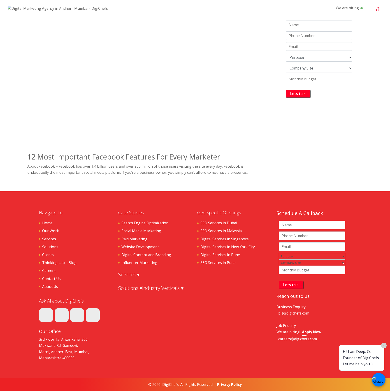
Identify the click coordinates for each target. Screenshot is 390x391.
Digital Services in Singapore (224, 238)
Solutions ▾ (130, 288)
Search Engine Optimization (144, 222)
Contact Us (51, 278)
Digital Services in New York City (227, 246)
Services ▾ (128, 274)
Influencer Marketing (139, 262)
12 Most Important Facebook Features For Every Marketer (123, 157)
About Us (50, 286)
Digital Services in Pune (220, 254)
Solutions (50, 246)
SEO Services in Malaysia (221, 230)
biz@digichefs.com (293, 313)
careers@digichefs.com (297, 338)
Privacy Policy (229, 384)
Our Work (50, 230)
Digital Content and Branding (146, 254)
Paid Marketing (134, 238)
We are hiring (347, 7)
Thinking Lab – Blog (59, 262)
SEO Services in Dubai (218, 222)
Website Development (140, 246)
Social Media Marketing (141, 230)
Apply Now (311, 331)
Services (49, 238)
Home (47, 222)
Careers (49, 270)
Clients (48, 254)
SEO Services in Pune (218, 262)
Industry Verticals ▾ (162, 288)
